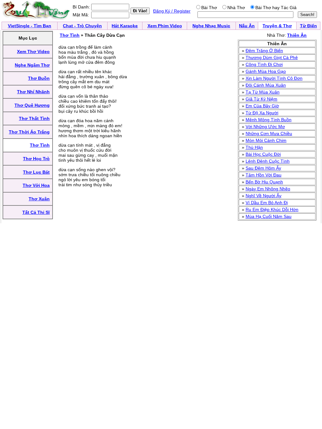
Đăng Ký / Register (172, 11)
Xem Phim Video (164, 25)
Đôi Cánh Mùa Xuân (266, 85)
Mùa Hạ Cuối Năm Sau (268, 216)
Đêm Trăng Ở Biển (264, 50)
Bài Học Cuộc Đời (263, 154)
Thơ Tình (70, 35)
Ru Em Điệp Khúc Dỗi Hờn (272, 209)
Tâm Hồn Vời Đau (263, 174)
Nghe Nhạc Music (211, 25)
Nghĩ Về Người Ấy (263, 195)
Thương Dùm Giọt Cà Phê (272, 57)
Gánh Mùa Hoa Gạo (266, 71)
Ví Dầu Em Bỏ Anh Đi (267, 202)
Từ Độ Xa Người (262, 112)
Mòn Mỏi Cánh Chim (266, 140)
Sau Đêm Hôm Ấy (263, 168)
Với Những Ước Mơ (265, 126)
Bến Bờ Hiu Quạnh (264, 181)
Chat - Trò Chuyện (82, 25)
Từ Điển (308, 25)
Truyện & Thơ (277, 25)
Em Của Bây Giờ (262, 105)
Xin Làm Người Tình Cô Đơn (274, 78)
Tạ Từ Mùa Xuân (263, 92)
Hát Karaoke (125, 25)
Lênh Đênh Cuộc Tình (268, 161)
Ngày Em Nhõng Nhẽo (268, 188)
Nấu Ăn (247, 25)
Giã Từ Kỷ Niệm (261, 98)
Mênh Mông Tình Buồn (268, 119)
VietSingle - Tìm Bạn (29, 25)
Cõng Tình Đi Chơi (264, 64)
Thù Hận (254, 147)
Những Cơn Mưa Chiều (269, 133)
